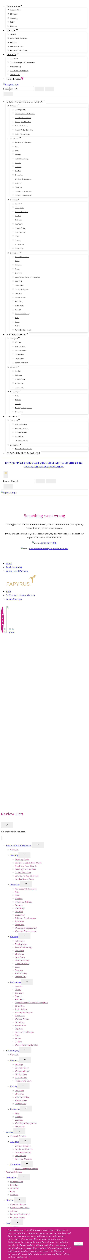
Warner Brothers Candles (23, 330)
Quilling (17, 326)
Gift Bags (18, 342)
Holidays (14, 936)
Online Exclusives (21, 126)
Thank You (18, 187)
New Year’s (19, 224)
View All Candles (18, 1136)
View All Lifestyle (18, 1204)
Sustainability (15, 67)
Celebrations (11, 1177)
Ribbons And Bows (21, 363)
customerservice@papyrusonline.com (48, 548)
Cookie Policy (23, 1257)
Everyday (18, 404)
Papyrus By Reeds (14, 1172)
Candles (13, 26)
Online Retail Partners (17, 571)
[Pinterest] (10, 632)
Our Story (14, 59)
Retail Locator (14, 79)
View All (13, 34)
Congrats (18, 163)
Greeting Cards (20, 110)
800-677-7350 (49, 543)
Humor (17, 322)
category (14, 855)
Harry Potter (19, 305)
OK (78, 1244)
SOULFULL (18, 281)
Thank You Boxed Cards (23, 118)
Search (6, 89)
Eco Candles (19, 436)
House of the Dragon (22, 314)
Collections (15, 982)
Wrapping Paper (20, 350)
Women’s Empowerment (23, 195)
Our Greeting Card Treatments (22, 63)
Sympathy (18, 183)
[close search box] (49, 88)
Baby (12, 22)
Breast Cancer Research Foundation (27, 277)
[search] (39, 88)
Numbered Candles (21, 428)
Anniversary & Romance (23, 142)
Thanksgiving (19, 208)
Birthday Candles (21, 424)
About (9, 563)
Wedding (13, 18)
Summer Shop (16, 10)
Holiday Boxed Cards (22, 134)
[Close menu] (1, 838)
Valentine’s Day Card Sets (24, 130)
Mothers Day (19, 383)
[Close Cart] (7, 825)
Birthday (13, 14)
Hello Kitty (18, 301)
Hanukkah (18, 216)
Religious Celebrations (23, 179)
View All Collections (22, 257)
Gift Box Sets (19, 354)
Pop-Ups (18, 310)
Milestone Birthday (21, 159)
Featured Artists (16, 46)
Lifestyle (9, 1200)
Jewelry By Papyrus (22, 289)
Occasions (15, 884)
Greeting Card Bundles (23, 122)
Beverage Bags (20, 346)
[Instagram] (2, 632)
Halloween (18, 204)
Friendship (18, 167)
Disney (17, 261)
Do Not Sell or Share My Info (20, 595)
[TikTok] (7, 632)
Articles (13, 42)
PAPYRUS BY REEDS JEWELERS (23, 453)
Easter (17, 236)
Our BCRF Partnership (19, 71)
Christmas (18, 220)
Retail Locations (14, 567)
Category (14, 1060)
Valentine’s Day (20, 228)
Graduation (19, 175)
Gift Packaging (12, 1050)
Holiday (13, 1086)
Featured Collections (18, 50)
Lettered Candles (21, 432)
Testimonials (15, 75)
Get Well (18, 171)
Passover (18, 240)
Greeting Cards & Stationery (18, 845)
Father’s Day (19, 248)
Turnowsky (18, 293)
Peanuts (17, 269)
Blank (17, 150)
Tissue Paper (19, 358)
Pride (17, 318)
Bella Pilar (18, 273)
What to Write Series (18, 38)
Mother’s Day (19, 244)
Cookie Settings (14, 599)
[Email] (13, 632)
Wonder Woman (20, 297)
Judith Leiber (19, 285)
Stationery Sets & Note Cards (25, 114)
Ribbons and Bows (23, 1081)
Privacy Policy (63, 1254)
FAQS (8, 591)
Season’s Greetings (21, 212)
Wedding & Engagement (23, 191)
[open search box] (8, 94)
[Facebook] (5, 632)
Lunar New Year (20, 232)
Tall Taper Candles (21, 440)
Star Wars (18, 265)
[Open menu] (5, 474)
